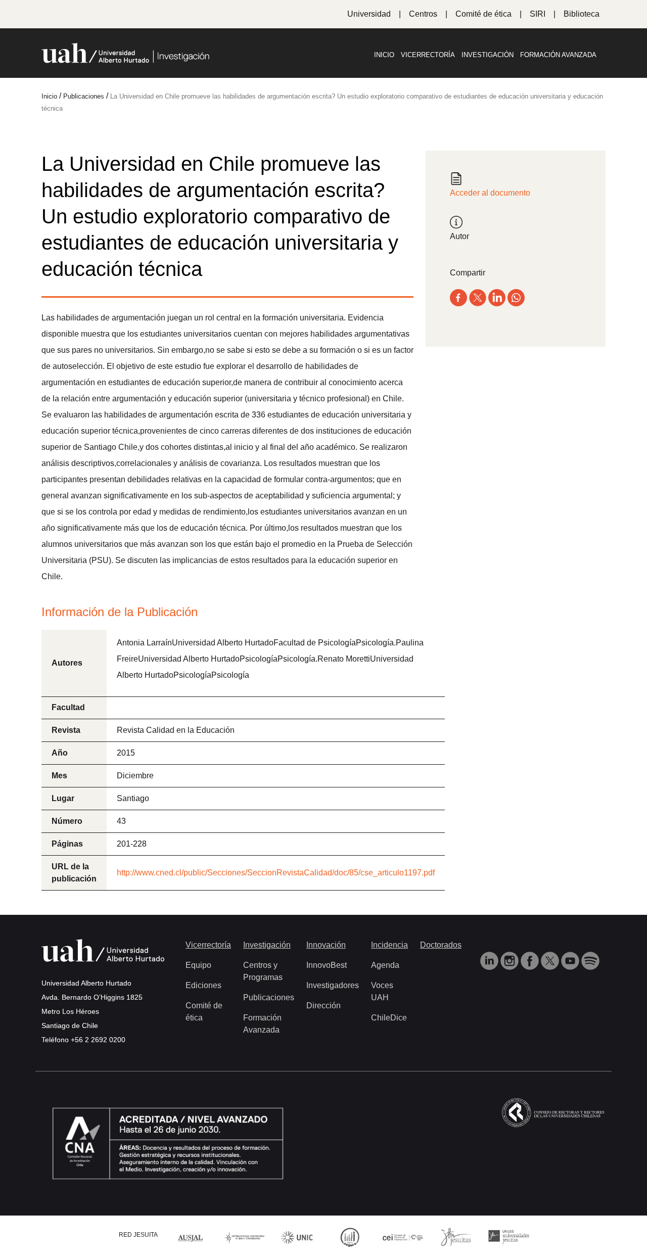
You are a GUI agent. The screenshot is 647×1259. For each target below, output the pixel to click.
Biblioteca (581, 14)
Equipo (198, 965)
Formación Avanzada (558, 55)
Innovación (326, 945)
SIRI (537, 14)
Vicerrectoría (428, 55)
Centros (423, 14)
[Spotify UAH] (590, 960)
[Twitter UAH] (551, 960)
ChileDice (389, 1017)
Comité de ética (483, 14)
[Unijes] (508, 1236)
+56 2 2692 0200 (98, 1040)
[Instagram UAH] (510, 960)
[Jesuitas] (456, 1236)
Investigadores (332, 985)
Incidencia (389, 945)
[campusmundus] (403, 1237)
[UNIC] (297, 1236)
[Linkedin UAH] (490, 960)
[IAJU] (244, 1237)
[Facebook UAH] (531, 960)
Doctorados (440, 945)
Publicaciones (268, 997)
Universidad (369, 14)
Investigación (487, 55)
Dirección (323, 1005)
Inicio (384, 55)
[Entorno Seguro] (349, 1236)
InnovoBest (326, 965)
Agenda (385, 965)
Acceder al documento (490, 193)
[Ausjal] (191, 1237)
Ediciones (203, 985)
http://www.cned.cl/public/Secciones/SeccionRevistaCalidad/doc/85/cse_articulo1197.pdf (276, 872)
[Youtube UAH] (571, 960)
